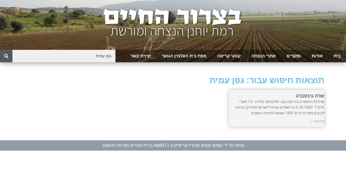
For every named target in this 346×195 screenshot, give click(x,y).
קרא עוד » (317, 121)
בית (337, 55)
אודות (317, 55)
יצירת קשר (141, 55)
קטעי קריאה (229, 55)
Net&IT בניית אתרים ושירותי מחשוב (134, 145)
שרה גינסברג (310, 96)
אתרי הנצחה (263, 55)
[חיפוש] (6, 56)
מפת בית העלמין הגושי (184, 55)
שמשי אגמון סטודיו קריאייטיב (196, 145)
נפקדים (294, 55)
